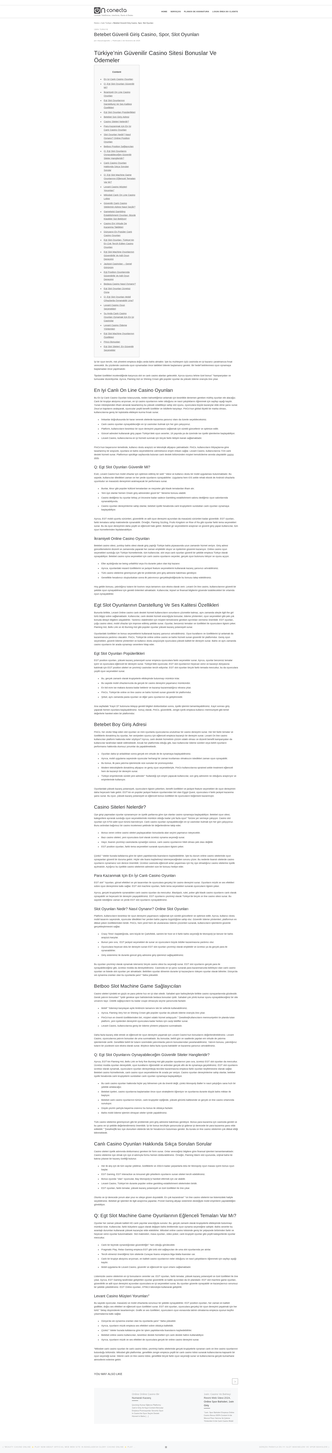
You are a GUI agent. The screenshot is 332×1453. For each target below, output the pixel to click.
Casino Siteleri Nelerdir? (116, 121)
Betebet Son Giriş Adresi (116, 117)
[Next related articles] (235, 1381)
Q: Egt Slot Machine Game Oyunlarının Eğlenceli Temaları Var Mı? (120, 178)
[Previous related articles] (229, 1381)
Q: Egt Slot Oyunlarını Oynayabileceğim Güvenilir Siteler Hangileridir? (118, 155)
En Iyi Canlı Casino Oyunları (118, 79)
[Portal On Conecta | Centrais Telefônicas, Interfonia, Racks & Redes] (110, 10)
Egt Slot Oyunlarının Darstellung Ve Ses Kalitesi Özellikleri (118, 104)
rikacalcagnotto (103, 41)
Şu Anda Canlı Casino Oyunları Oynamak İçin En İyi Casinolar (119, 317)
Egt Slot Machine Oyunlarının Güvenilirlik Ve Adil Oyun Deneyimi (119, 255)
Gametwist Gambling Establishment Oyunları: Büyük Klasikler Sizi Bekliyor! (120, 215)
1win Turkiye (106, 23)
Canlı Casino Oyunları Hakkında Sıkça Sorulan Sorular (116, 167)
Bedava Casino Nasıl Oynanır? (120, 284)
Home (96, 23)
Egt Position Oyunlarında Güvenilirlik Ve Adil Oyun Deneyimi (117, 276)
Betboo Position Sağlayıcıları (119, 146)
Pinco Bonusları (112, 342)
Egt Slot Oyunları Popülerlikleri (119, 112)
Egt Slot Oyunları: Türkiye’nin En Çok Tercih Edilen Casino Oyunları (119, 244)
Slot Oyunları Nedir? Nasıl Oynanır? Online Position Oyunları (117, 138)
